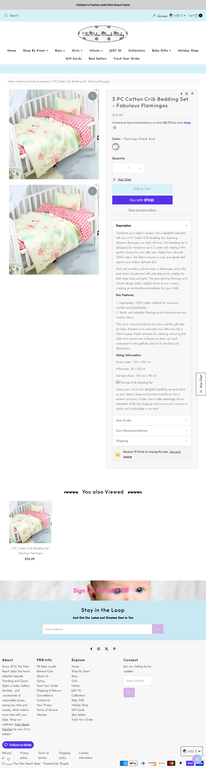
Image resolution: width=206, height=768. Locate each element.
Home (11, 50)
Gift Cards (74, 58)
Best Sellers (98, 58)
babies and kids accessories (33, 81)
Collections (137, 50)
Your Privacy (44, 705)
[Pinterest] (114, 648)
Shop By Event (34, 50)
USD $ (179, 15)
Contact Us (43, 700)
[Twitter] (106, 648)
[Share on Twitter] (187, 94)
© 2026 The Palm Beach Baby (21, 763)
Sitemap (41, 714)
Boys (59, 50)
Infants (95, 50)
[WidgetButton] (197, 759)
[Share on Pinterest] (192, 94)
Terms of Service (47, 710)
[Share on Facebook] (182, 94)
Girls (76, 50)
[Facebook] (91, 648)
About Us (42, 676)
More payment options (142, 210)
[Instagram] (98, 648)
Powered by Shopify (56, 763)
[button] (152, 225)
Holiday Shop (188, 50)
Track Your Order (127, 58)
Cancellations (45, 695)
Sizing (40, 681)
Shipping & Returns (49, 690)
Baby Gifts (160, 50)
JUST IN (116, 50)
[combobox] (52, 15)
